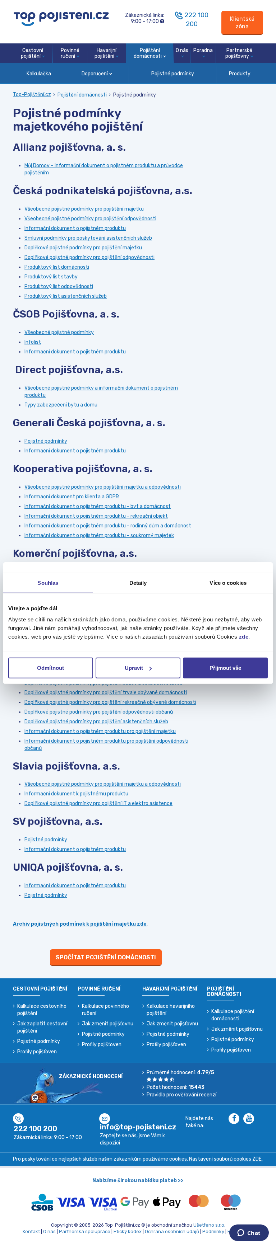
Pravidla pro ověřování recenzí (181, 1095)
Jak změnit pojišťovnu (107, 1024)
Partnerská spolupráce (84, 1231)
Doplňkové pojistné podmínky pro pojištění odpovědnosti (89, 257)
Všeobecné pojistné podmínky (59, 332)
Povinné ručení (70, 53)
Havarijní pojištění (105, 53)
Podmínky (213, 1231)
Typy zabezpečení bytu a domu (60, 405)
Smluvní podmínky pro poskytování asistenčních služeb (88, 238)
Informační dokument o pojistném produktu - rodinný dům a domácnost (107, 526)
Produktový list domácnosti (56, 267)
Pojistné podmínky (172, 74)
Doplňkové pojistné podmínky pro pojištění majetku (83, 248)
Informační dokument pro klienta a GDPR (71, 497)
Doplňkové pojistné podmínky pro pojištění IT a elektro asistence (98, 803)
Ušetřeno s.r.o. (209, 1225)
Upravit (134, 668)
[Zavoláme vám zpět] (179, 15)
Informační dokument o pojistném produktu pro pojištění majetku (100, 731)
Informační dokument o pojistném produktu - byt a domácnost (97, 506)
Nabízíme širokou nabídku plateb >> (138, 1180)
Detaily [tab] (138, 582)
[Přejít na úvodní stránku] (61, 18)
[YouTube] (250, 1119)
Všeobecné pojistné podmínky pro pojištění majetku (84, 209)
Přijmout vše (225, 668)
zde (244, 637)
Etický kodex (128, 1231)
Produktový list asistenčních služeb (65, 296)
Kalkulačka (39, 74)
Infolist (32, 342)
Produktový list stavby (51, 277)
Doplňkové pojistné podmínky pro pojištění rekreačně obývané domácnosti (110, 702)
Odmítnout (50, 668)
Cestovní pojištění (32, 53)
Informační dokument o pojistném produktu (75, 228)
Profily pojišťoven (37, 1052)
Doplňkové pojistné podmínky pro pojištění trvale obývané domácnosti (105, 693)
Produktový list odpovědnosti (58, 286)
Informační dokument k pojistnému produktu (76, 794)
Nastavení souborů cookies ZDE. (226, 1159)
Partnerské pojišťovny (238, 53)
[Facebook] (236, 1119)
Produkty (239, 74)
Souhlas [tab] (47, 582)
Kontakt (31, 1231)
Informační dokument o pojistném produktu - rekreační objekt (96, 516)
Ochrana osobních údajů (172, 1231)
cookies (178, 1159)
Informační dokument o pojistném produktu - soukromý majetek (99, 535)
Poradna (203, 50)
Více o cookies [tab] (228, 582)
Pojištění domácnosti (148, 53)
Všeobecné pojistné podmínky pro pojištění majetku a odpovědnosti (102, 487)
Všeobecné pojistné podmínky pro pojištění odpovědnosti (90, 219)
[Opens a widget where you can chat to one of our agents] (249, 1233)
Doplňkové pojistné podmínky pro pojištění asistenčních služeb (96, 722)
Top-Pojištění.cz (32, 94)
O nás (182, 50)
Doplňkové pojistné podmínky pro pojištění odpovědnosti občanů (98, 712)
